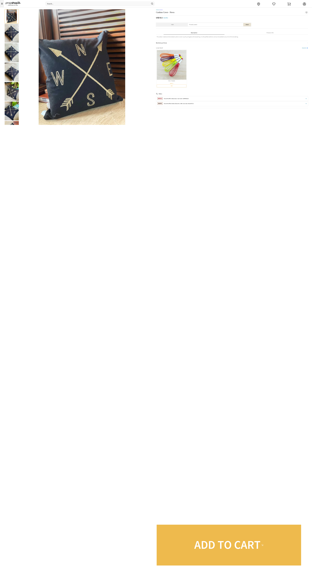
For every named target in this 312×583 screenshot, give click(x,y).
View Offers (165, 17)
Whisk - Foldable (171, 81)
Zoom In (304, 48)
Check (247, 24)
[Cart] (289, 3)
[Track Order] (258, 3)
